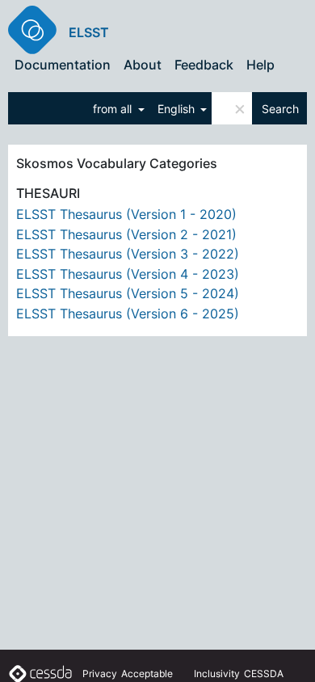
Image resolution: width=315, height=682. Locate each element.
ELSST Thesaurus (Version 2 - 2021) (126, 234)
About (143, 65)
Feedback (203, 65)
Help (260, 65)
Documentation (63, 65)
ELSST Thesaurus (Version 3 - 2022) (127, 254)
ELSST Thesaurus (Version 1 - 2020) (126, 214)
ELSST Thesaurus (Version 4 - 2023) (127, 274)
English (178, 109)
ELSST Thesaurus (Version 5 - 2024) (127, 293)
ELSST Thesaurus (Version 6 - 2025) (127, 313)
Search (280, 109)
